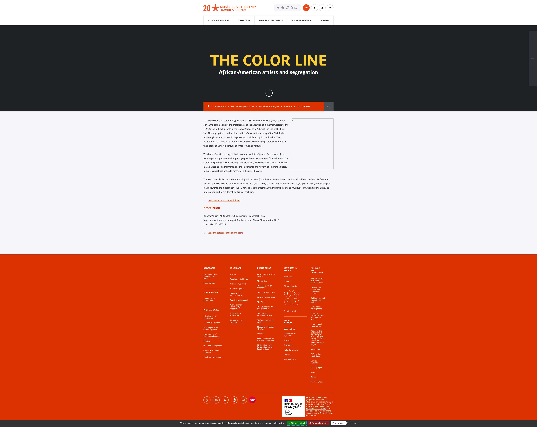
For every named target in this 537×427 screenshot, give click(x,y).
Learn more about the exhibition (224, 200)
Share (329, 106)
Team (313, 372)
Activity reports (317, 368)
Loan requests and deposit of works (211, 329)
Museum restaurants (266, 297)
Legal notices (289, 329)
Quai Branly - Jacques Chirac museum (229, 8)
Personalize (338, 423)
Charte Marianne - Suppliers (211, 352)
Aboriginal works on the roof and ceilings (266, 339)
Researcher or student (236, 321)
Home (208, 106)
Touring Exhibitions (211, 323)
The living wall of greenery (264, 287)
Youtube (295, 301)
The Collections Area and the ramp (266, 308)
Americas (288, 106)
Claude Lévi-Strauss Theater (265, 328)
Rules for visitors (291, 350)
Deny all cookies (319, 423)
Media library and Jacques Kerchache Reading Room (265, 347)
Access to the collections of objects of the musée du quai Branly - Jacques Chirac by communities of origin (317, 338)
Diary (533, 54)
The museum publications (242, 106)
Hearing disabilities (225, 399)
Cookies (287, 355)
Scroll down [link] (269, 93)
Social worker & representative (236, 294)
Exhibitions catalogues (269, 106)
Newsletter (288, 277)
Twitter (322, 7)
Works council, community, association (236, 307)
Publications (220, 106)
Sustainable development (316, 308)
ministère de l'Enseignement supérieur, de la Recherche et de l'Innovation (319, 413)
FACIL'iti (252, 399)
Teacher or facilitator (239, 279)
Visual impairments (216, 399)
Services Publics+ (314, 362)
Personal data (290, 360)
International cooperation (316, 325)
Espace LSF (243, 399)
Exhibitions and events (271, 20)
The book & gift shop (266, 293)
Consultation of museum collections (211, 335)
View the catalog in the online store (225, 232)
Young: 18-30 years (238, 284)
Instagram (330, 7)
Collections (244, 20)
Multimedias (533, 63)
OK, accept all (297, 423)
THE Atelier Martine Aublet (265, 321)
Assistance (288, 345)
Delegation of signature (289, 335)
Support (325, 20)
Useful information (218, 20)
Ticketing (533, 35)
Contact (287, 281)
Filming (206, 341)
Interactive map (533, 72)
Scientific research (301, 20)
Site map (287, 340)
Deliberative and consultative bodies (318, 300)
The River (261, 302)
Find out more (352, 423)
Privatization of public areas (209, 317)
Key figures (315, 349)
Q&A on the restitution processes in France (316, 290)
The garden (262, 281)
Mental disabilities (234, 399)
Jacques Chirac (317, 382)
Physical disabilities (206, 399)
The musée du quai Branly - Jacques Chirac (317, 281)
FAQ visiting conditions (316, 355)
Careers (314, 377)
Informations (533, 44)
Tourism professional (239, 300)
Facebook (314, 7)
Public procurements (212, 357)
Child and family (237, 289)
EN (306, 8)
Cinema (260, 334)
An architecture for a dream (266, 275)
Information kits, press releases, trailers (210, 276)
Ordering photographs (212, 346)
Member (233, 274)
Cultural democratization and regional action (318, 316)
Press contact (209, 283)
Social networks (290, 311)
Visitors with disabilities (287, 7)
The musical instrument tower (264, 315)
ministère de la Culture (316, 409)
